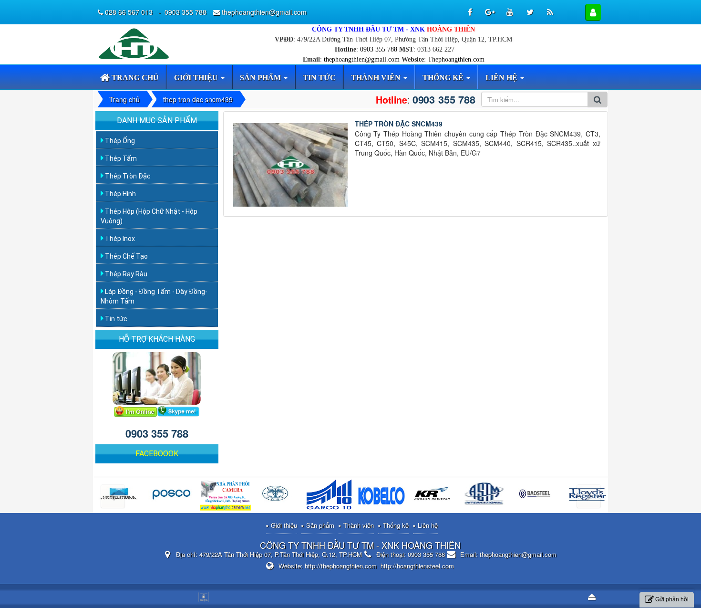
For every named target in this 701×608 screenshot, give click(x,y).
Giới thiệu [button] (197, 77)
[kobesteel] (381, 496)
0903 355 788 (378, 49)
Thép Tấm (120, 158)
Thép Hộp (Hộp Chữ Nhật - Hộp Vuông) (149, 216)
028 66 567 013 (130, 12)
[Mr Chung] (135, 410)
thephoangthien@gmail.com (362, 59)
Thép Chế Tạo (125, 256)
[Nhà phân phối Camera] (225, 496)
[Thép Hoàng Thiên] (136, 43)
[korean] (433, 496)
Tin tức (115, 319)
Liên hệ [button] (502, 77)
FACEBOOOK (156, 453)
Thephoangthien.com (456, 59)
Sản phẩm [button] (261, 77)
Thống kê (396, 525)
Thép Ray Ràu (125, 274)
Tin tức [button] (319, 77)
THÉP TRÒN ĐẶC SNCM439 (399, 123)
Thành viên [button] (376, 77)
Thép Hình (119, 194)
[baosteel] (537, 496)
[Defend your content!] (204, 596)
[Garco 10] (329, 496)
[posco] (173, 496)
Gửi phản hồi (672, 599)
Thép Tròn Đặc (127, 176)
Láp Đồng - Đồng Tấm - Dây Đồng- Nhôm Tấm (154, 296)
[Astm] (485, 496)
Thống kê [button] (444, 77)
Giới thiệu (284, 525)
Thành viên (358, 525)
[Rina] (277, 496)
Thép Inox (119, 238)
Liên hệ (428, 525)
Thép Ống (119, 141)
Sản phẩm (320, 525)
